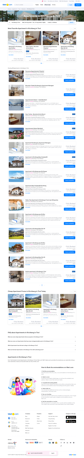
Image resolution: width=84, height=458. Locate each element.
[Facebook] (61, 443)
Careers (27, 421)
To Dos (38, 423)
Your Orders (71, 1)
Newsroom (27, 418)
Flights (38, 416)
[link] (70, 4)
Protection (27, 430)
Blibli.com (27, 433)
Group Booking (51, 418)
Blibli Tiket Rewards (64, 1)
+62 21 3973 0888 (15, 431)
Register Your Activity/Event (54, 428)
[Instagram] (74, 443)
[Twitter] (64, 443)
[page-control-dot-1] (41, 63)
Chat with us (14, 419)
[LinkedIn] (67, 443)
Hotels (38, 418)
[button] (71, 28)
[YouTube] (70, 443)
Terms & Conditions (52, 423)
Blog (26, 416)
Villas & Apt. (39, 421)
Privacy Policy (51, 421)
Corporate (27, 423)
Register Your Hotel (52, 425)
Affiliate (26, 425)
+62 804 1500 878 (15, 428)
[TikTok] (61, 446)
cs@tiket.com (14, 423)
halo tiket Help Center (53, 416)
